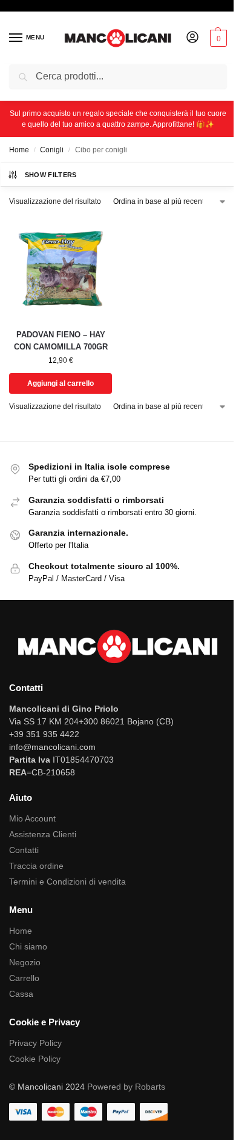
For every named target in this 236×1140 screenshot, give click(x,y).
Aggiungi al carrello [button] (60, 383)
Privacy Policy (35, 1043)
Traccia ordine (36, 866)
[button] (217, 38)
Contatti (24, 850)
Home (19, 150)
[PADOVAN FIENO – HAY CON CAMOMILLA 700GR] (60, 267)
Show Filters (51, 174)
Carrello (24, 978)
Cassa (21, 994)
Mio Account (32, 818)
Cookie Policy (35, 1059)
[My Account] (192, 38)
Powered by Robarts (126, 1086)
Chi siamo (28, 946)
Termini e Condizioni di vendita (67, 881)
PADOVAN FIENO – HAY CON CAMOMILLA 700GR (61, 340)
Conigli (52, 150)
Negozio (25, 962)
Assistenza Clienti (42, 834)
